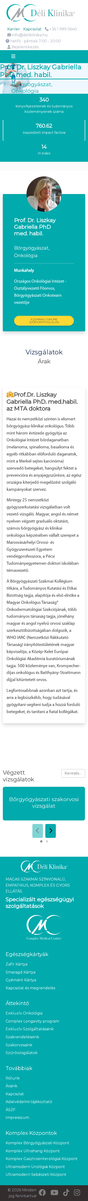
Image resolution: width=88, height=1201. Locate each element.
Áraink (11, 1086)
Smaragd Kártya (20, 972)
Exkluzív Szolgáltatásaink (30, 1029)
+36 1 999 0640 (63, 29)
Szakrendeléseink (22, 1037)
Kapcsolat (32, 29)
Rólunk (13, 1078)
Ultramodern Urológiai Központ (35, 1166)
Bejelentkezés (24, 47)
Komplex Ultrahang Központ (33, 1151)
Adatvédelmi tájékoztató (29, 1102)
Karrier (13, 29)
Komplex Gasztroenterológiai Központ (42, 1158)
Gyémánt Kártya (21, 980)
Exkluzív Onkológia (24, 1013)
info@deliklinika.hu (30, 35)
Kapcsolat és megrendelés (30, 988)
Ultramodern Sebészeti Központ (36, 1174)
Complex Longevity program (32, 1021)
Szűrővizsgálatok (22, 1053)
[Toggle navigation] (17, 56)
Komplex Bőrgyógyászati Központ (37, 1143)
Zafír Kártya (16, 964)
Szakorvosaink (19, 1045)
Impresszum (17, 1117)
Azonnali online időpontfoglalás (44, 320)
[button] (41, 841)
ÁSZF (10, 1110)
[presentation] (37, 831)
